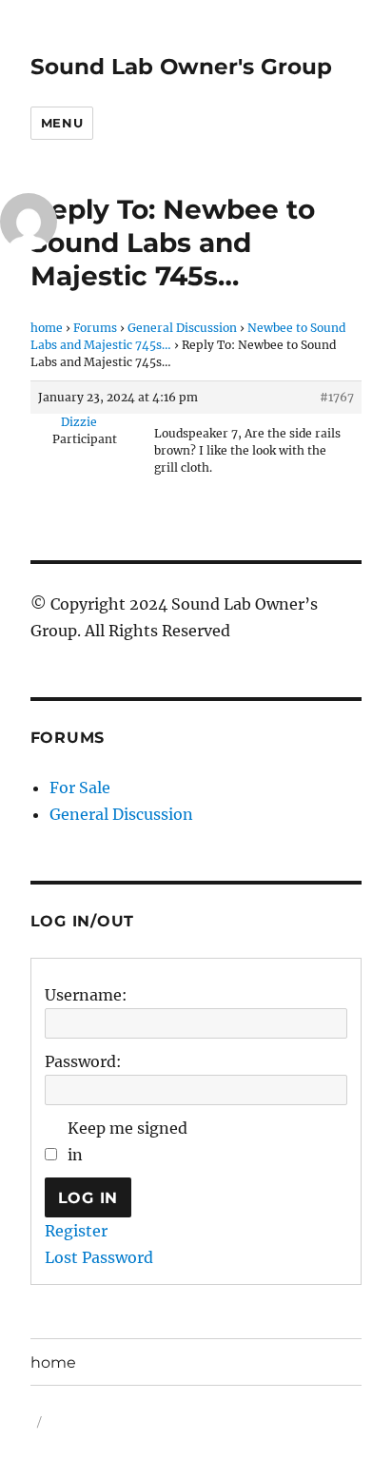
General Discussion (182, 328)
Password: (83, 1061)
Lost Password (99, 1257)
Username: (86, 994)
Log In (88, 1198)
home (46, 328)
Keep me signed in (127, 1141)
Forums (95, 328)
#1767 (337, 397)
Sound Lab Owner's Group (181, 66)
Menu (62, 122)
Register (76, 1230)
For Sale (79, 787)
